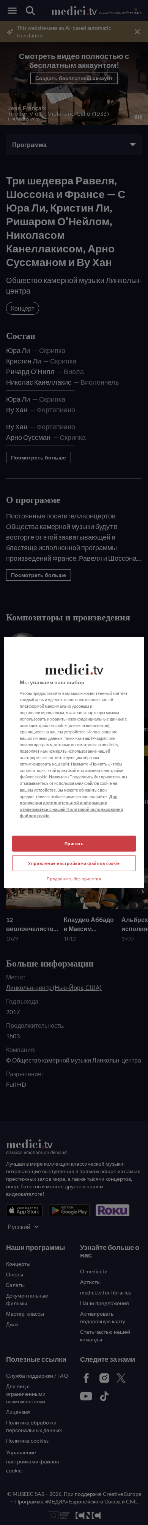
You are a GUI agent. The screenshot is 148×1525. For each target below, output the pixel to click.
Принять (74, 843)
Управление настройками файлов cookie (74, 862)
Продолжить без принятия (74, 878)
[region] (74, 762)
